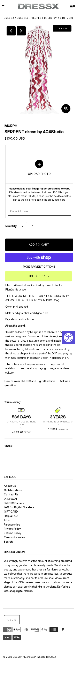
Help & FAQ (11, 515)
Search (8, 541)
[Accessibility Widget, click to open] (68, 337)
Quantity (11, 226)
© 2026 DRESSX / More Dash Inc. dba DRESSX (29, 656)
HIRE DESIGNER (39, 276)
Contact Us (11, 494)
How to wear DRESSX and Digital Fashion (30, 381)
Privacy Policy (12, 528)
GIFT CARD (11, 511)
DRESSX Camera (14, 503)
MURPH (11, 125)
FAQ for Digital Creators (19, 507)
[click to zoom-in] (65, 108)
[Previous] (11, 30)
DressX (9, 18)
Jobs (7, 520)
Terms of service (14, 537)
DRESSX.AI (10, 498)
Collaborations (13, 490)
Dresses (23, 18)
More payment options (39, 266)
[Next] (21, 30)
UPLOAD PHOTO (39, 180)
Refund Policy (12, 533)
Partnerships (12, 524)
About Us (10, 485)
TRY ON (62, 28)
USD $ (11, 619)
